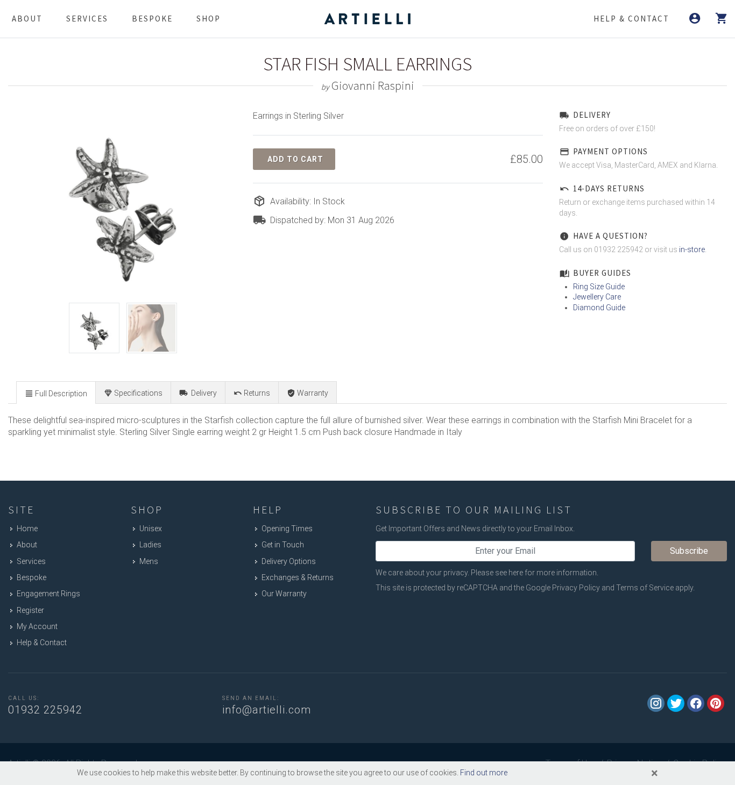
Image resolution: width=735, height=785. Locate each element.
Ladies (150, 544)
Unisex (150, 528)
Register (30, 610)
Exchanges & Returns (298, 577)
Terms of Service (645, 587)
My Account (37, 626)
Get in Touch (283, 544)
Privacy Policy (576, 587)
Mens (148, 561)
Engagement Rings (48, 593)
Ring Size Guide (599, 286)
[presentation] (56, 393)
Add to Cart (295, 159)
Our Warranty (284, 593)
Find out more (483, 772)
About (27, 18)
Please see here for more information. (534, 572)
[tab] (56, 392)
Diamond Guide (599, 307)
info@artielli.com (266, 709)
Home (27, 528)
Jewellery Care (597, 296)
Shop (208, 18)
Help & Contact (42, 642)
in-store (692, 249)
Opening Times (287, 528)
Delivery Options (289, 561)
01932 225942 (45, 709)
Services (87, 18)
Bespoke (152, 18)
